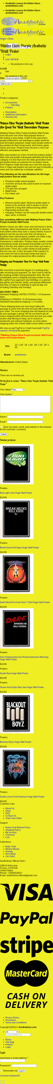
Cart (7, 837)
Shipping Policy (13, 830)
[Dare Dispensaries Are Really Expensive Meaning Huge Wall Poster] (17, 648)
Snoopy (9, 851)
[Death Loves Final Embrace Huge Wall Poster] (17, 787)
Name (3, 417)
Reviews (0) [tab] (11, 117)
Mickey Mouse (12, 849)
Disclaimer (10, 1020)
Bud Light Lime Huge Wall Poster (16, 493)
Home (8, 29)
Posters (9, 34)
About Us (9, 808)
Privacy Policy (12, 1017)
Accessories (11, 102)
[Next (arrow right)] (4, 1083)
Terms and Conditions (15, 1022)
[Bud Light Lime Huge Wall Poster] (17, 483)
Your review (6, 394)
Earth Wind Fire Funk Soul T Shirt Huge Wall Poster (25, 602)
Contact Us (10, 816)
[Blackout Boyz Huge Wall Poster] (17, 733)
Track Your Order (13, 818)
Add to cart (5, 84)
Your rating (6, 389)
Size (2, 78)
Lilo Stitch (10, 856)
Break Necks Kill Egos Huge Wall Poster (19, 547)
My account (10, 832)
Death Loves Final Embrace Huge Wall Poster (22, 797)
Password (5, 1065)
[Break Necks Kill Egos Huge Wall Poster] (17, 538)
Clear (24, 78)
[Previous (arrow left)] (1, 1083)
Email (3, 422)
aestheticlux (20, 355)
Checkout (10, 835)
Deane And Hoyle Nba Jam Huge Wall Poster (22, 687)
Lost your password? (10, 1075)
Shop (10, 39)
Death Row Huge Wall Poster (14, 673)
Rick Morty (10, 854)
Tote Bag (9, 31)
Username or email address (14, 1058)
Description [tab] (10, 112)
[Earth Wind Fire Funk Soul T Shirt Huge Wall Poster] (17, 593)
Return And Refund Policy (17, 827)
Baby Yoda (10, 846)
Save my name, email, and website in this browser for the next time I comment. (25, 428)
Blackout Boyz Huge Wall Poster (15, 742)
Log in (21, 1071)
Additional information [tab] (15, 114)
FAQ (7, 813)
